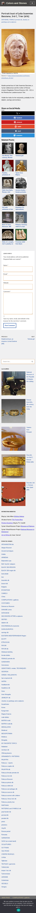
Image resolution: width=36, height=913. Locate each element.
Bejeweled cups (6, 561)
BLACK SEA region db (8, 570)
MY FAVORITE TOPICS (9, 743)
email (19, 131)
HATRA (3, 681)
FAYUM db (4, 649)
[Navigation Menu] (32, 3)
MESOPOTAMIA (6, 733)
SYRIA (3, 857)
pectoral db (4, 815)
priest (3, 821)
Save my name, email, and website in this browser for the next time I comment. (16, 320)
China (3, 596)
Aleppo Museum (6, 547)
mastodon (19, 135)
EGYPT (3, 639)
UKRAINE (4, 877)
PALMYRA (4, 759)
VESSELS (4, 883)
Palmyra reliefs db (7, 786)
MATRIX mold (5, 720)
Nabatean (4, 746)
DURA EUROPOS (7, 629)
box (2, 577)
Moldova (4, 737)
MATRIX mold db (6, 724)
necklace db (5, 750)
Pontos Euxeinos (7, 523)
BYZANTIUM (5, 590)
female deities (5, 655)
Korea (3, 707)
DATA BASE (5, 19)
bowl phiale (4, 574)
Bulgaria (4, 587)
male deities (5, 717)
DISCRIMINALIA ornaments (10, 626)
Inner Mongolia (6, 694)
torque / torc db (6, 870)
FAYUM (3, 645)
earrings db (4, 632)
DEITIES (4, 619)
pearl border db (6, 812)
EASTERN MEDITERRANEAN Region (13, 636)
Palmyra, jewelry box (8, 802)
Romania (4, 834)
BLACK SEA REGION (8, 567)
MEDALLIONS (6, 727)
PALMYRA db (5, 769)
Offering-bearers (6, 753)
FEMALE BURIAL (7, 652)
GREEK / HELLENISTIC (9, 675)
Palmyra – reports (7, 763)
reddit (19, 126)
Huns (3, 691)
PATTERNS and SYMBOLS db (11, 808)
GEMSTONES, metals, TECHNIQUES (13, 668)
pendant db (4, 818)
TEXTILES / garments (8, 864)
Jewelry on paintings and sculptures (12, 701)
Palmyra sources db (7, 792)
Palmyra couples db (7, 766)
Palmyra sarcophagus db (9, 789)
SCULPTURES (6, 844)
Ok (18, 910)
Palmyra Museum (7, 779)
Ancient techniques (7, 551)
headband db (5, 684)
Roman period (5, 831)
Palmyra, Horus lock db (8, 799)
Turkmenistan (5, 874)
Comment (7, 291)
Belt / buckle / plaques (8, 564)
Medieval (4, 730)
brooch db (4, 583)
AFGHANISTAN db (7, 544)
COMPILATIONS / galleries (10, 600)
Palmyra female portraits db (10, 772)
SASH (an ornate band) (8, 841)
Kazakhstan (5, 704)
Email (5, 274)
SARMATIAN (5, 838)
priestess (4, 825)
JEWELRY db (5, 697)
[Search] (32, 361)
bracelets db (5, 580)
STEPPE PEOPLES (7, 854)
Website (5, 283)
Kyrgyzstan (5, 711)
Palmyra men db (6, 776)
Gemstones (5, 665)
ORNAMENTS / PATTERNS (10, 756)
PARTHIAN (5, 805)
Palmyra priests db (7, 782)
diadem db (4, 622)
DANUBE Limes (6, 609)
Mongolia (4, 740)
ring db (3, 828)
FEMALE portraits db (15, 19)
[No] (34, 906)
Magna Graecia (6, 714)
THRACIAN (5, 867)
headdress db (5, 688)
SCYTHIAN (5, 847)
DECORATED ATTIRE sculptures (12, 616)
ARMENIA (4, 557)
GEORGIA (4, 671)
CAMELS (4, 593)
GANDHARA (5, 662)
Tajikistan (4, 860)
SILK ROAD (5, 851)
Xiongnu (4, 887)
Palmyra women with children (10, 795)
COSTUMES (5, 603)
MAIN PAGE (6, 897)
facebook (19, 118)
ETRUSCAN (5, 642)
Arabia (3, 554)
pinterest (19, 122)
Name (5, 265)
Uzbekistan (5, 880)
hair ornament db (6, 678)
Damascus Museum (7, 606)
